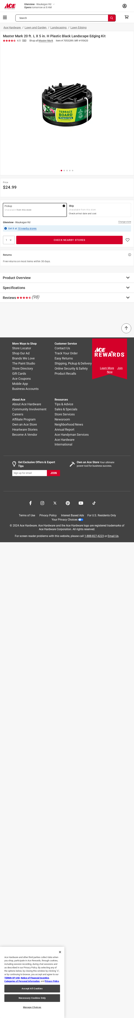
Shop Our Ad (20, 353)
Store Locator (21, 348)
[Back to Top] (126, 328)
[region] (32, 982)
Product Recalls (65, 373)
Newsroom (62, 419)
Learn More (107, 368)
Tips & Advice (64, 404)
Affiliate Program (24, 419)
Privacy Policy (48, 515)
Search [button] (23, 18)
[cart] (127, 17)
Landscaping (58, 27)
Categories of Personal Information (22, 981)
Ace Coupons (21, 378)
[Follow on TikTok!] (94, 503)
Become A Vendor (24, 434)
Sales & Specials (66, 409)
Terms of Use (27, 515)
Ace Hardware (12, 27)
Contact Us (62, 348)
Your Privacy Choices (64, 519)
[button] (67, 105)
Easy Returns (64, 358)
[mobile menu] (5, 17)
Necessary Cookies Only (32, 998)
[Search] (112, 18)
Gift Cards (19, 373)
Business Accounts (25, 389)
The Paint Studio (23, 363)
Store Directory (22, 368)
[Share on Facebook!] (30, 503)
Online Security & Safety (71, 368)
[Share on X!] (55, 503)
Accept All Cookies (32, 988)
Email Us (113, 536)
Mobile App (20, 384)
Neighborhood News (69, 424)
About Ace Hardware (26, 404)
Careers (17, 414)
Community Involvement (29, 409)
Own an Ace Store (24, 424)
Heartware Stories (25, 429)
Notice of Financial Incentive (35, 978)
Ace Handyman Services (72, 434)
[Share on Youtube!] (81, 503)
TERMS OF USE (12, 978)
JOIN (53, 473)
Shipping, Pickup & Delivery (73, 363)
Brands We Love (23, 358)
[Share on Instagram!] (42, 503)
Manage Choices (32, 1007)
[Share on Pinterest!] (68, 503)
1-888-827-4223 (94, 536)
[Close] (60, 952)
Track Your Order (66, 353)
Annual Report (64, 429)
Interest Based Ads (72, 515)
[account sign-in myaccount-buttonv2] (125, 5)
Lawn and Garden (36, 27)
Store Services (65, 414)
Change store (124, 222)
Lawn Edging (78, 27)
